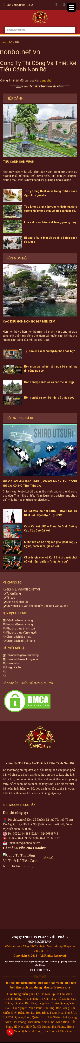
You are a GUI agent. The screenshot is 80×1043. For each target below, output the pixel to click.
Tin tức (10, 597)
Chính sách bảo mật (18, 636)
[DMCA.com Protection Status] (27, 700)
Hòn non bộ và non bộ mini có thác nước (49, 397)
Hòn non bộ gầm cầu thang (22, 655)
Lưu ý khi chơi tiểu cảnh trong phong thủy (50, 222)
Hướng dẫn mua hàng (19, 624)
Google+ (64, 4)
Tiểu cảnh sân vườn (18, 161)
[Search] (69, 26)
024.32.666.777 (50, 838)
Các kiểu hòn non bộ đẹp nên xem (29, 321)
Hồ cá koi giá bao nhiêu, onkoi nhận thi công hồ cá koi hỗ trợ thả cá (40, 484)
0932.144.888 (21, 833)
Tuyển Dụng (13, 593)
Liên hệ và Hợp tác (17, 601)
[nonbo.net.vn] (40, 18)
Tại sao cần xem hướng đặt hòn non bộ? (49, 351)
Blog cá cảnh (14, 667)
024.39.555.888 (28, 838)
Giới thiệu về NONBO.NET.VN (23, 589)
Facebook (56, 4)
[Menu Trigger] (71, 7)
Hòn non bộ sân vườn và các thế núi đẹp (49, 382)
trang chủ (45, 80)
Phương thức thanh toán (21, 628)
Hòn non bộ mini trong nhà (22, 659)
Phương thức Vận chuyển (21, 632)
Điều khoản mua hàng (19, 620)
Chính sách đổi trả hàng (20, 640)
